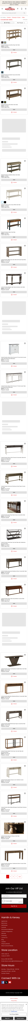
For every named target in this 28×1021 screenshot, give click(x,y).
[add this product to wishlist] (25, 28)
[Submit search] (24, 13)
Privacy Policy (14, 1000)
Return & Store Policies (7, 945)
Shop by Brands (5, 943)
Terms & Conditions (14, 998)
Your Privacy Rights (13, 1014)
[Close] (26, 1004)
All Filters (8, 22)
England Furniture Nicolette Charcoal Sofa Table (10, 74)
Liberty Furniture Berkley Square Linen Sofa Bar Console (12, 779)
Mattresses (4, 925)
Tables (23, 17)
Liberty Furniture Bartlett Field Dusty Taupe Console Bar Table (13, 723)
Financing (3, 935)
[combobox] (20, 23)
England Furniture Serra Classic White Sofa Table (11, 204)
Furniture (9, 17)
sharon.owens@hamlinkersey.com (14, 961)
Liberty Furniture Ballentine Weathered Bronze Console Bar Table (14, 696)
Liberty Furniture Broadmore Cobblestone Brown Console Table (13, 863)
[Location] (17, 8)
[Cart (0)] (25, 8)
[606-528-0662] (21, 8)
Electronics (4, 923)
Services (3, 933)
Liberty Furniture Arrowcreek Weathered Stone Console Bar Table (14, 571)
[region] (14, 1011)
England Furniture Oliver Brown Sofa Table (9, 104)
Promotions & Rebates (7, 929)
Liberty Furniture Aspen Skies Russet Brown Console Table (12, 598)
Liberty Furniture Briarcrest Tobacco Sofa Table (10, 836)
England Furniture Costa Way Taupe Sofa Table (10, 44)
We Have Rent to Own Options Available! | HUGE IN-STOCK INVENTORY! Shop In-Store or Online (14, 3)
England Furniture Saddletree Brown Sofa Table (10, 174)
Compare (15, 52)
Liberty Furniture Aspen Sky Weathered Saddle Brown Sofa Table (14, 668)
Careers (3, 941)
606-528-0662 (8, 959)
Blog (2, 939)
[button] (2, 8)
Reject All (7, 1018)
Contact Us (4, 937)
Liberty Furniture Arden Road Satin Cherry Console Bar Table (13, 514)
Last (20, 876)
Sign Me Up (14, 906)
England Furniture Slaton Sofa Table (8, 232)
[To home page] (10, 8)
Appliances (4, 921)
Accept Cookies (20, 1018)
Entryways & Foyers (16, 17)
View (14, 49)
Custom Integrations (6, 931)
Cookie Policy (14, 1011)
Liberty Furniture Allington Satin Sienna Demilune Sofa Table (13, 287)
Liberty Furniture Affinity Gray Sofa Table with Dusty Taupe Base (13, 259)
